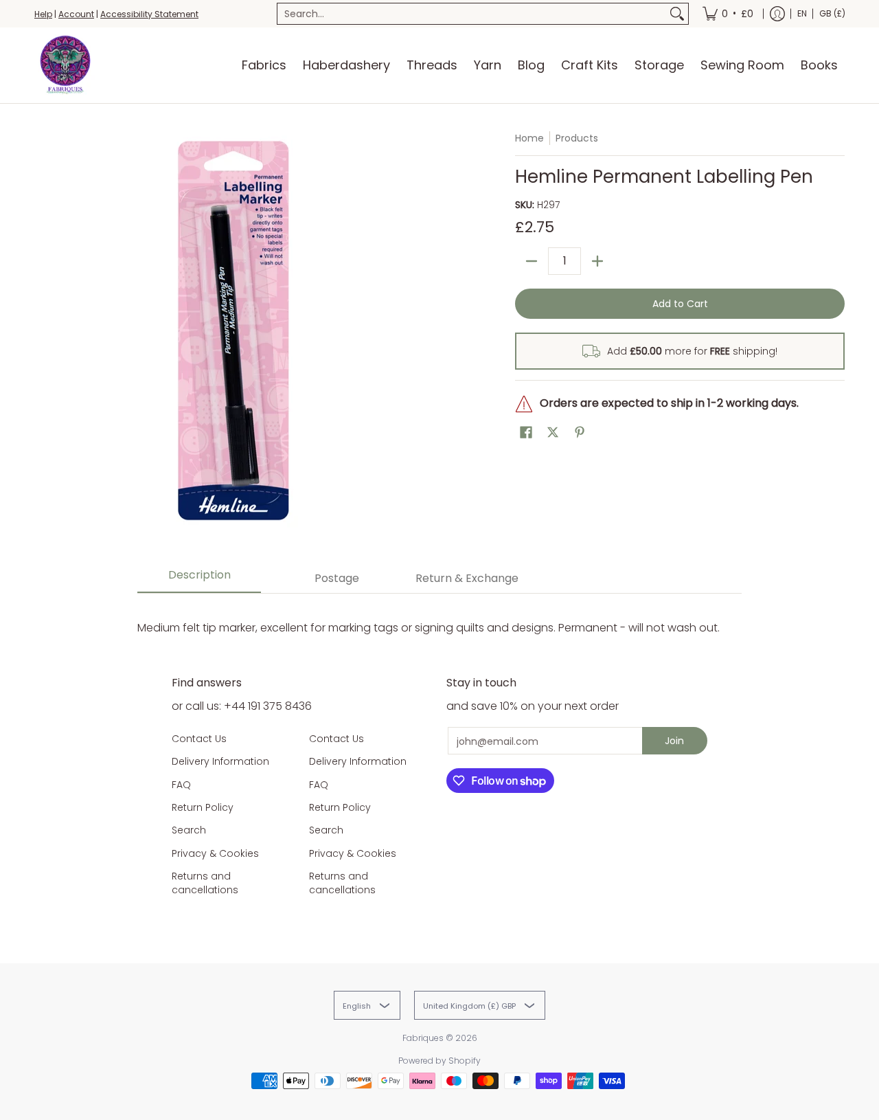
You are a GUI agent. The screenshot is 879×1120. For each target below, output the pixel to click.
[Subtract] (531, 261)
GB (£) (832, 13)
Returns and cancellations (205, 883)
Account (76, 14)
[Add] (597, 261)
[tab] (199, 579)
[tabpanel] (439, 614)
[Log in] (777, 13)
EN (802, 13)
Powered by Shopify (439, 1060)
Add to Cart (680, 304)
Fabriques (423, 1038)
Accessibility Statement (149, 14)
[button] (526, 433)
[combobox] (471, 13)
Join (674, 741)
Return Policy (202, 807)
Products (577, 138)
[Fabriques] (65, 65)
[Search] (677, 13)
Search (189, 830)
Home (529, 138)
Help (43, 14)
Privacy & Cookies (215, 853)
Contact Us (199, 739)
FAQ (181, 785)
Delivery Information (220, 761)
